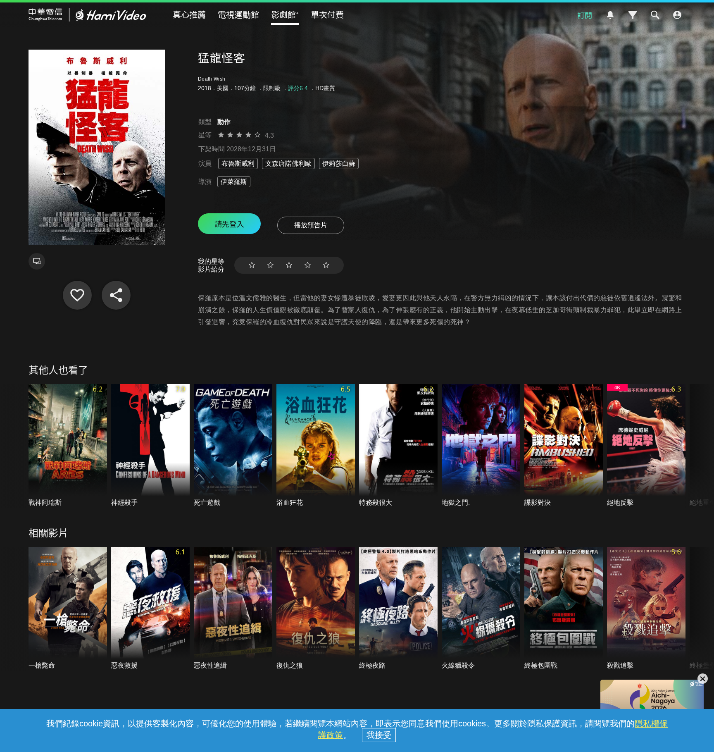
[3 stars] (289, 265)
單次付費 (327, 14)
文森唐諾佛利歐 (288, 163)
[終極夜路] (398, 609)
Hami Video (87, 14)
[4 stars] (307, 265)
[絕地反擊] (646, 446)
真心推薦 (189, 14)
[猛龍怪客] (77, 295)
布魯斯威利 (238, 163)
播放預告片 (310, 225)
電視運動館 (238, 14)
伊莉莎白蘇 (338, 163)
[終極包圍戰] (563, 609)
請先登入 (229, 223)
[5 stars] (326, 265)
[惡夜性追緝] (233, 609)
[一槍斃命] (68, 609)
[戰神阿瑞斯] (68, 446)
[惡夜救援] (150, 609)
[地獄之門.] (481, 446)
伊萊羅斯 (234, 181)
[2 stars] (270, 265)
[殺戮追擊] (646, 609)
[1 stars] (252, 265)
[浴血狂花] (315, 446)
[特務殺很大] (398, 446)
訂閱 (584, 15)
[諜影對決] (563, 446)
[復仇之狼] (315, 609)
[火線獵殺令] (481, 609)
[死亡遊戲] (233, 446)
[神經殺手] (150, 446)
